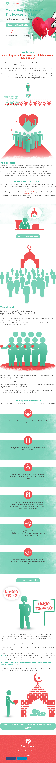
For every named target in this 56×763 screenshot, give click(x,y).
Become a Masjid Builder (18, 25)
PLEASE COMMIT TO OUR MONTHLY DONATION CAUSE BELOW (28, 726)
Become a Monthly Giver (28, 580)
